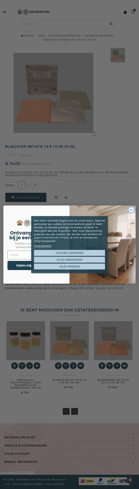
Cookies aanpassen (69, 253)
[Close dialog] (131, 210)
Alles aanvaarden (69, 259)
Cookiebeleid (42, 245)
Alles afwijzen (69, 266)
